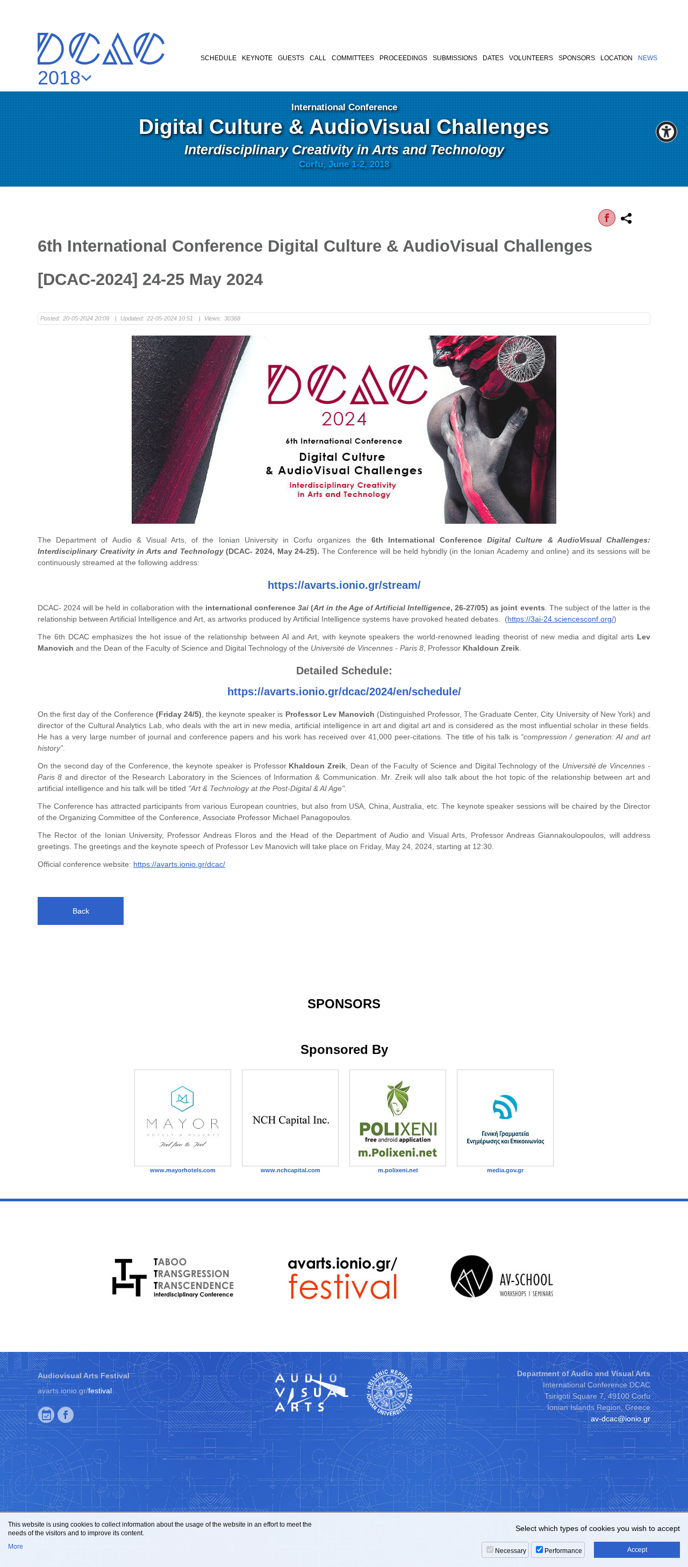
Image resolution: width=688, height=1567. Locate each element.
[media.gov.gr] (505, 1118)
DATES (493, 58)
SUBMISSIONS (455, 58)
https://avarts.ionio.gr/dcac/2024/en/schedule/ (344, 691)
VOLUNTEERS (531, 58)
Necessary (510, 1551)
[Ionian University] (390, 1392)
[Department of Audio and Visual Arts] (311, 1392)
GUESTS (291, 58)
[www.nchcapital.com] (290, 1118)
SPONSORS (576, 58)
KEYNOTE (257, 58)
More (15, 1546)
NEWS (647, 58)
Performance (563, 1551)
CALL (318, 58)
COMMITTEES (353, 58)
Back (81, 911)
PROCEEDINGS (403, 58)
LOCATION (616, 58)
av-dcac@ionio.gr (620, 1418)
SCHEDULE (218, 58)
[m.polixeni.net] (397, 1118)
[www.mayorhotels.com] (182, 1118)
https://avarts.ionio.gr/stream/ (344, 585)
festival (100, 1390)
